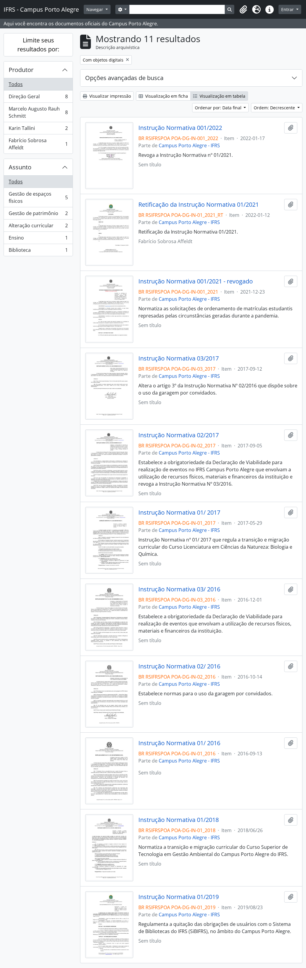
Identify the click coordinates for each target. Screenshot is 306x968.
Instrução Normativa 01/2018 (178, 819)
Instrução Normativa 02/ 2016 (179, 666)
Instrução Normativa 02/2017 (178, 435)
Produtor (21, 70)
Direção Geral (38, 98)
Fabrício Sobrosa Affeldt (38, 144)
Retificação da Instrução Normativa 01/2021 (198, 204)
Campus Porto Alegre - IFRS (189, 145)
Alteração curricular (38, 227)
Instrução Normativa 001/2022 (180, 127)
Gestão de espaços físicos (38, 197)
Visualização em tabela (221, 96)
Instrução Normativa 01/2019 (178, 896)
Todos (16, 84)
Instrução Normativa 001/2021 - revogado (195, 281)
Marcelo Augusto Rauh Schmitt (38, 112)
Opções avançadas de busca (124, 78)
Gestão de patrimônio (38, 215)
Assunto (20, 167)
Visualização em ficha (166, 96)
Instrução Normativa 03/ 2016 (179, 589)
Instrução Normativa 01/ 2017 (179, 512)
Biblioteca (38, 251)
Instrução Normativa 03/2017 (178, 358)
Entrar (288, 9)
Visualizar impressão (109, 96)
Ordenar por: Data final (219, 108)
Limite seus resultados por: (38, 44)
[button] (243, 9)
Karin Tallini (38, 129)
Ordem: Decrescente (275, 108)
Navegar (95, 9)
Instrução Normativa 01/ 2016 (179, 743)
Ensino (38, 239)
